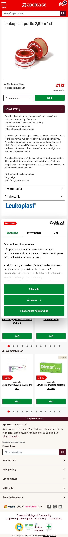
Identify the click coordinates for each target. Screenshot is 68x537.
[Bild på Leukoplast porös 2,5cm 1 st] (34, 52)
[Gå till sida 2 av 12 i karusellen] (13, 346)
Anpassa (32, 300)
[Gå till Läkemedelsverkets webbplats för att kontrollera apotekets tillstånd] (29, 527)
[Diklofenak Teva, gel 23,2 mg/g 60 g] (17, 367)
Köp (49, 97)
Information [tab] (34, 232)
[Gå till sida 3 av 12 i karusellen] (18, 346)
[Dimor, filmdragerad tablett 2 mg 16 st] (51, 367)
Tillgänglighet (55, 518)
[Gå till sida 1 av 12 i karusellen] (8, 345)
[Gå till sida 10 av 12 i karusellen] (50, 346)
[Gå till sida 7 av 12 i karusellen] (36, 346)
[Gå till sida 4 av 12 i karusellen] (22, 346)
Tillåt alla (34, 289)
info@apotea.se (49, 536)
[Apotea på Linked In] (61, 506)
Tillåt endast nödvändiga (34, 310)
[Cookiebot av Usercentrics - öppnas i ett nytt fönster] (49, 223)
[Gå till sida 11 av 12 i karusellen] (55, 346)
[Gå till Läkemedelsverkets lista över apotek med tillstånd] (49, 527)
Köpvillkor (11, 518)
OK (62, 452)
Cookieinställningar (26, 515)
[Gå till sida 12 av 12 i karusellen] (59, 346)
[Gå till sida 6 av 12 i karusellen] (32, 346)
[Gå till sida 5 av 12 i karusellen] (27, 346)
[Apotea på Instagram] (55, 506)
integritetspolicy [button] (10, 436)
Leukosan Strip (51, 319)
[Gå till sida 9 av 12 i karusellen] (46, 346)
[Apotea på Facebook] (50, 506)
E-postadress (8, 446)
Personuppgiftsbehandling (32, 518)
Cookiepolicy (44, 515)
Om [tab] (56, 232)
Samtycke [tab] (12, 232)
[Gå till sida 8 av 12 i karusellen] (41, 346)
